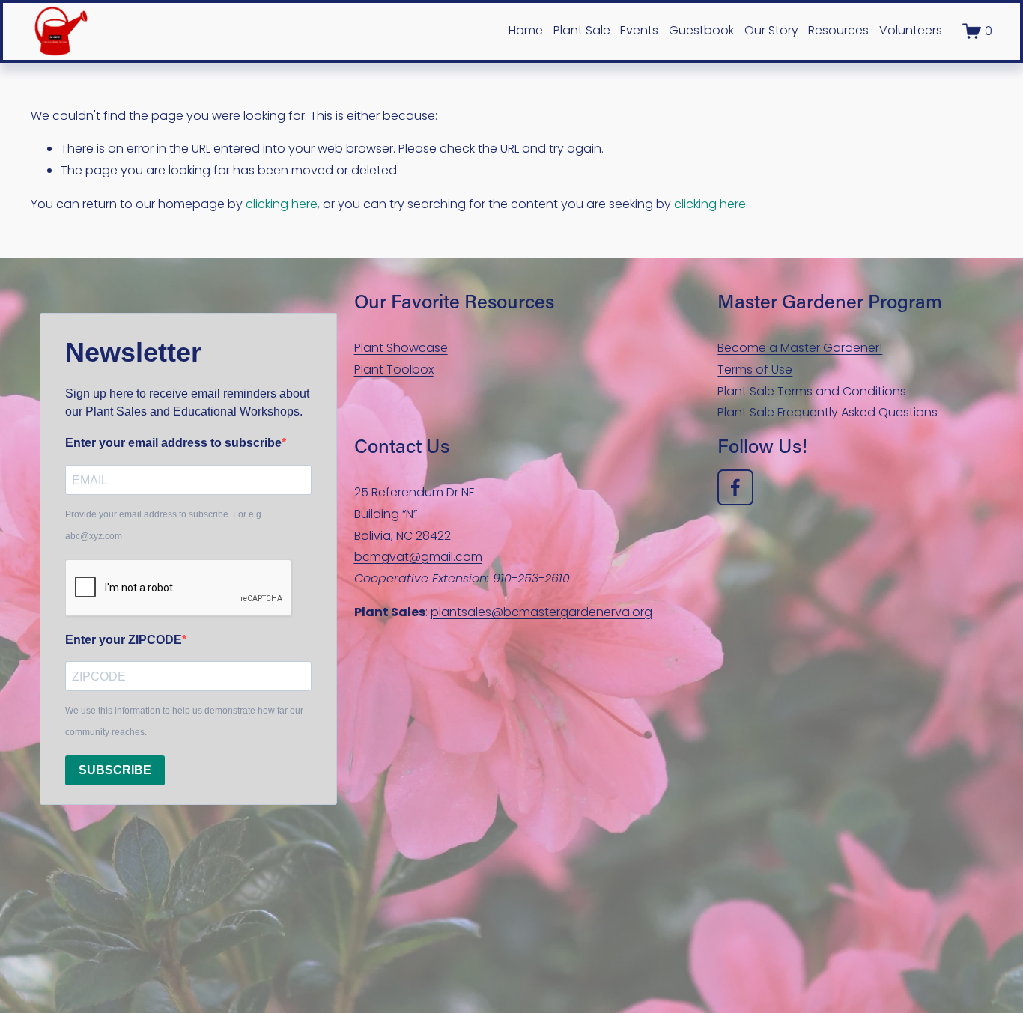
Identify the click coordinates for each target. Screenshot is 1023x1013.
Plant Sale (581, 30)
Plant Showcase (401, 347)
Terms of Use (754, 369)
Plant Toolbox (394, 369)
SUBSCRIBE (115, 770)
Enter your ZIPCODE (123, 639)
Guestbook (701, 30)
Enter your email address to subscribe (173, 442)
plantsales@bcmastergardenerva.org (541, 612)
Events (639, 30)
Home (526, 30)
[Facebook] (735, 487)
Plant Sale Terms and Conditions (811, 391)
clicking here (282, 204)
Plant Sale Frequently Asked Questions (827, 412)
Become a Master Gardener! (799, 347)
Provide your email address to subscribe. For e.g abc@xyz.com (163, 525)
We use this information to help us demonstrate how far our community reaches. (184, 721)
